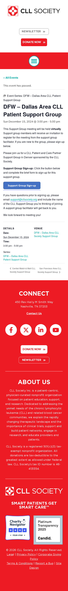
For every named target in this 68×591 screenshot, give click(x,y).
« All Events (10, 77)
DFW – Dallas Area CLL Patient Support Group (15, 257)
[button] (34, 61)
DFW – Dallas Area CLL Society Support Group (46, 234)
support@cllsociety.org (23, 199)
